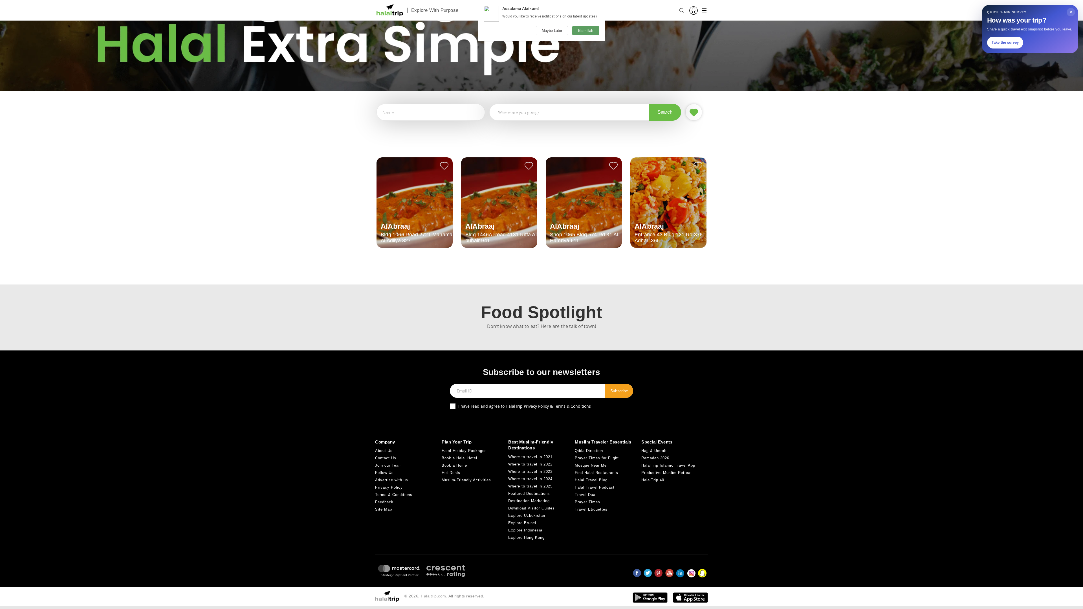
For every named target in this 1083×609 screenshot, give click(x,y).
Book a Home (454, 465)
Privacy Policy (536, 406)
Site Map (383, 509)
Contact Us (385, 458)
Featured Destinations (529, 493)
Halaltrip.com (433, 596)
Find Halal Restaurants (596, 473)
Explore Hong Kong (526, 537)
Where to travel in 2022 (530, 464)
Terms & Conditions (572, 406)
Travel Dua (585, 495)
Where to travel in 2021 (530, 457)
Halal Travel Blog (591, 480)
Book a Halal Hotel (459, 458)
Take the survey (1005, 42)
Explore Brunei (522, 523)
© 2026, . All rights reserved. (444, 596)
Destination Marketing (529, 501)
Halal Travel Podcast (595, 487)
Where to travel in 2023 (530, 471)
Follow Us (384, 473)
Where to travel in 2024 (530, 479)
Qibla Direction (589, 451)
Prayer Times (587, 502)
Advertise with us (391, 480)
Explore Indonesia (525, 530)
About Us (384, 451)
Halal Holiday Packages (464, 451)
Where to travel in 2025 (530, 486)
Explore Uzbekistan (526, 515)
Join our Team (388, 465)
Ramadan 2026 (655, 458)
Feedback (384, 502)
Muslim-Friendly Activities (466, 480)
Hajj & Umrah (653, 451)
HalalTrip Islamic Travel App (668, 465)
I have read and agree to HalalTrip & (524, 406)
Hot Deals (451, 473)
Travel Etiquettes (591, 509)
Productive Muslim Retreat (666, 473)
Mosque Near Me (591, 465)
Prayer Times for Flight (597, 458)
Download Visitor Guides (531, 508)
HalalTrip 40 (652, 480)
